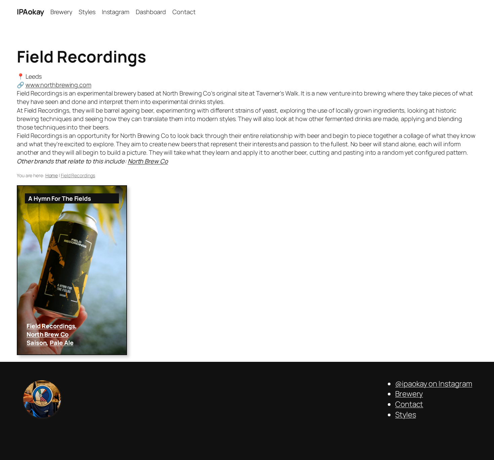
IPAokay (30, 12)
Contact (409, 404)
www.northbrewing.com (58, 85)
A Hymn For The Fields (59, 198)
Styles (405, 415)
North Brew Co (148, 161)
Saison (36, 343)
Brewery (409, 394)
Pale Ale (61, 343)
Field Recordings (51, 326)
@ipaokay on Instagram (433, 384)
